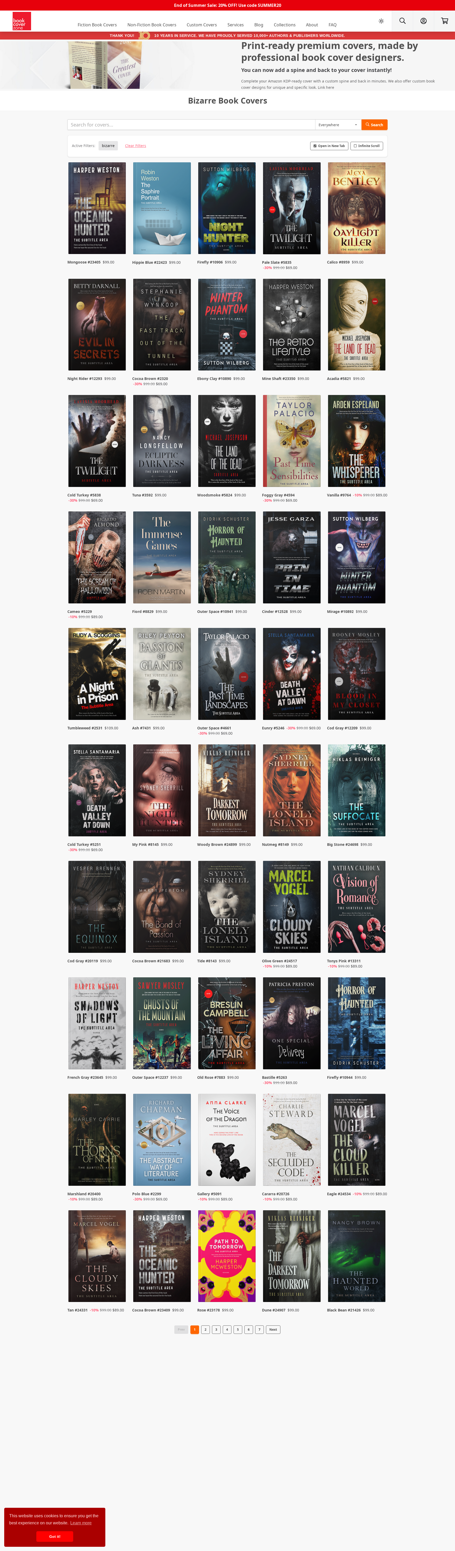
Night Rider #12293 (84, 378)
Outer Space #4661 (214, 727)
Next (273, 1329)
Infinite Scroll (369, 146)
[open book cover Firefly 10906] (227, 209)
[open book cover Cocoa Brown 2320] (162, 326)
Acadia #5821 (339, 378)
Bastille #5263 (274, 1077)
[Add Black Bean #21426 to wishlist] (378, 1287)
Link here (326, 87)
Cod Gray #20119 (82, 960)
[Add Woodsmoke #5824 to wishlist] (248, 478)
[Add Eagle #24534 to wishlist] (378, 1176)
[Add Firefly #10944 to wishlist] (378, 1060)
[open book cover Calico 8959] (357, 209)
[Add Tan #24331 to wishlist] (118, 1287)
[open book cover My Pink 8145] (162, 791)
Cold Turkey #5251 (84, 844)
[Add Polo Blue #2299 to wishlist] (183, 1176)
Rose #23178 (208, 1310)
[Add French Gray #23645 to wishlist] (118, 1060)
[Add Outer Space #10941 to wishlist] (248, 594)
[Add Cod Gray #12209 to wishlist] (378, 710)
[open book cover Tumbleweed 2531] (97, 675)
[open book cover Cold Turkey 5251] (97, 791)
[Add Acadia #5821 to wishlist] (378, 361)
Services (236, 25)
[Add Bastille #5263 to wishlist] (313, 1060)
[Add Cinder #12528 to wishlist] (313, 594)
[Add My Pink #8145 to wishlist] (183, 827)
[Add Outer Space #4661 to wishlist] (248, 710)
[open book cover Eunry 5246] (292, 675)
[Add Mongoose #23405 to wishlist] (118, 245)
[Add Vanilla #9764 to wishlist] (378, 478)
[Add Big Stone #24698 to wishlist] (378, 827)
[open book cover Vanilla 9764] (357, 442)
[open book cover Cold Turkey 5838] (97, 442)
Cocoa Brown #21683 (151, 960)
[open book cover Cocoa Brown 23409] (162, 1257)
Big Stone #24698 (342, 844)
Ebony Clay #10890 (214, 378)
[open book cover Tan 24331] (97, 1257)
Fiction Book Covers (97, 25)
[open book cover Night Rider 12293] (97, 326)
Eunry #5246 (273, 727)
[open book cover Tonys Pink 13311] (357, 908)
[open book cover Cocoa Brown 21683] (162, 908)
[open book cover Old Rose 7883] (227, 1024)
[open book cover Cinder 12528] (292, 558)
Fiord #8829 (143, 611)
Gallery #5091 (209, 1193)
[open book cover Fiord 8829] (162, 558)
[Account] (423, 21)
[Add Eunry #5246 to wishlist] (313, 710)
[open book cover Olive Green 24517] (292, 908)
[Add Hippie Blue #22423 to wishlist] (183, 245)
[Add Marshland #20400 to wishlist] (118, 1176)
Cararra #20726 (275, 1193)
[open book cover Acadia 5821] (357, 326)
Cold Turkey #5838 (84, 495)
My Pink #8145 (145, 844)
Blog (258, 25)
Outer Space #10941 (215, 611)
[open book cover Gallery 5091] (227, 1141)
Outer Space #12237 (150, 1077)
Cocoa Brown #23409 (151, 1310)
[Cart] (444, 21)
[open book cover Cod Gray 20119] (97, 908)
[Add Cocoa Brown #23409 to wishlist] (183, 1287)
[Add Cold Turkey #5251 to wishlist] (118, 827)
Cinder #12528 (275, 611)
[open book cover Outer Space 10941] (227, 558)
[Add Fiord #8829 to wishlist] (183, 594)
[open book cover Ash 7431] (162, 675)
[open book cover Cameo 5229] (97, 558)
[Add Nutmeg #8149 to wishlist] (313, 827)
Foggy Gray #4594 (278, 495)
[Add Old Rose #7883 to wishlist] (248, 1060)
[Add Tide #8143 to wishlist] (248, 943)
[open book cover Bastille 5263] (292, 1024)
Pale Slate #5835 (276, 262)
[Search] (402, 21)
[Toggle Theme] (381, 21)
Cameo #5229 (79, 611)
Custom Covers (202, 25)
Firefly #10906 (210, 262)
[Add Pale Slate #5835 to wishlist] (313, 245)
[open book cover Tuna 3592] (162, 442)
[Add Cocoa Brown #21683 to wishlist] (183, 943)
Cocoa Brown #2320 (150, 378)
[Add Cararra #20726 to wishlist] (313, 1176)
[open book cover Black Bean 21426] (357, 1257)
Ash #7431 (141, 727)
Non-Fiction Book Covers (151, 25)
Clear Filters (135, 145)
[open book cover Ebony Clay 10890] (227, 326)
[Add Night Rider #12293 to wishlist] (118, 361)
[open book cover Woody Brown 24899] (227, 791)
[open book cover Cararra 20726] (292, 1141)
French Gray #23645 (85, 1077)
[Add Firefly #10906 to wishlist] (248, 245)
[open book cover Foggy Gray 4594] (292, 442)
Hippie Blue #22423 (149, 262)
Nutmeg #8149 (275, 844)
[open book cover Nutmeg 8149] (292, 791)
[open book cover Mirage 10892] (357, 558)
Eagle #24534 (339, 1193)
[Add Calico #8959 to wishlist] (378, 245)
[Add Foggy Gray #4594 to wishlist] (313, 478)
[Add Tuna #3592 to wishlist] (183, 478)
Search (377, 124)
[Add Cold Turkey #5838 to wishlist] (118, 478)
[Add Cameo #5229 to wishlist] (118, 594)
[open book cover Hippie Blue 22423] (162, 209)
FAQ (333, 25)
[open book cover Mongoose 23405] (97, 209)
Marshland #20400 (84, 1193)
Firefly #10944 (340, 1077)
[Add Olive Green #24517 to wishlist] (313, 943)
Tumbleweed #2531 (84, 727)
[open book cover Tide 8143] (227, 908)
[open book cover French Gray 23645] (97, 1024)
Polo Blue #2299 (146, 1193)
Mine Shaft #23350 (278, 378)
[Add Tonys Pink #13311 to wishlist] (378, 943)
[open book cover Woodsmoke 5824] (227, 442)
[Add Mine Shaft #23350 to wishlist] (313, 361)
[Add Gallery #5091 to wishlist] (248, 1176)
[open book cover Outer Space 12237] (162, 1024)
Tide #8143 (207, 960)
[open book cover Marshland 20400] (97, 1141)
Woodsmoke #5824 (214, 495)
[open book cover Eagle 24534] (357, 1141)
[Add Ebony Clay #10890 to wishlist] (248, 361)
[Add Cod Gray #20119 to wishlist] (118, 943)
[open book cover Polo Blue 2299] (162, 1141)
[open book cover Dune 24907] (292, 1257)
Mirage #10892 (340, 611)
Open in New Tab (331, 146)
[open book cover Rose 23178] (227, 1257)
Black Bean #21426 (344, 1310)
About (312, 25)
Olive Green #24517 (279, 960)
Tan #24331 (77, 1310)
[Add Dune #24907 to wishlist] (313, 1287)
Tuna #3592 (142, 495)
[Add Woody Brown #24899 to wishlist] (248, 827)
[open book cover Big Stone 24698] (357, 791)
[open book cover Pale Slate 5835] (292, 209)
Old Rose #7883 (211, 1077)
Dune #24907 (273, 1310)
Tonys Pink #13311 (344, 960)
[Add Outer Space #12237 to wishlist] (183, 1060)
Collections (285, 25)
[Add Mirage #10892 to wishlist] (378, 594)
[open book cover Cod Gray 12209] (357, 675)
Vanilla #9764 (339, 495)
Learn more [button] (81, 1523)
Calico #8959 (338, 262)
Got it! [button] (55, 1536)
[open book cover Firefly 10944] (357, 1024)
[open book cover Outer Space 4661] (227, 675)
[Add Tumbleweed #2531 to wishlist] (118, 710)
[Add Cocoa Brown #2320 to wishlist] (183, 361)
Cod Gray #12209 (342, 727)
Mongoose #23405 (84, 262)
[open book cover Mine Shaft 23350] (292, 326)
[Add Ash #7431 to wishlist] (183, 710)
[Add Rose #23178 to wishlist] (248, 1287)
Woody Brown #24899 (217, 844)
